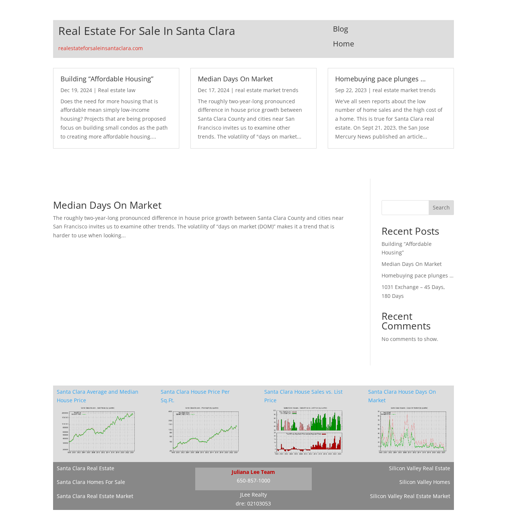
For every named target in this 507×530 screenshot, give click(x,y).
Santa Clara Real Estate (85, 468)
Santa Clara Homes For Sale (91, 481)
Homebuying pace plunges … (380, 78)
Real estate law (116, 90)
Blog (340, 29)
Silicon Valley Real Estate (419, 468)
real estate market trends (266, 90)
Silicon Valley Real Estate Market (410, 496)
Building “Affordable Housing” (106, 78)
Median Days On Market (235, 78)
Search (441, 207)
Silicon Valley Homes (424, 481)
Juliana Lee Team (253, 471)
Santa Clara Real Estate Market (95, 496)
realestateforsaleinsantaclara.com (100, 48)
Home (343, 44)
